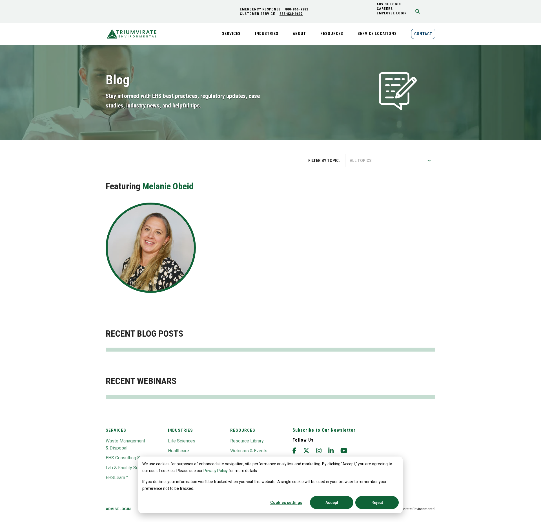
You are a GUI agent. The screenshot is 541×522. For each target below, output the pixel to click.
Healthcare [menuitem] (178, 450)
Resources (242, 430)
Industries (180, 430)
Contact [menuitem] (423, 34)
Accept (331, 502)
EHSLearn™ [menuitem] (117, 477)
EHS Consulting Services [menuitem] (130, 457)
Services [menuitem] (231, 33)
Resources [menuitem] (331, 33)
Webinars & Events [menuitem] (248, 450)
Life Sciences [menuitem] (181, 441)
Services (116, 430)
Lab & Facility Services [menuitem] (128, 467)
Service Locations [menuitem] (377, 33)
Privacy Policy (215, 470)
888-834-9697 (291, 14)
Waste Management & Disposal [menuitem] (125, 444)
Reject (377, 502)
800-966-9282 (296, 9)
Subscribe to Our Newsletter (324, 430)
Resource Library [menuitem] (247, 441)
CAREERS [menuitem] (385, 9)
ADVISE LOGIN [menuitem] (389, 4)
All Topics (361, 160)
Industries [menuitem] (266, 33)
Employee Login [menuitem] (392, 13)
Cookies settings (286, 502)
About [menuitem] (299, 33)
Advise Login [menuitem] (118, 509)
